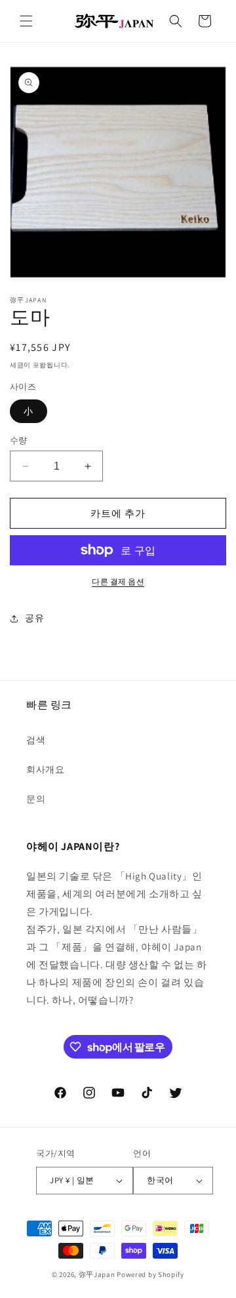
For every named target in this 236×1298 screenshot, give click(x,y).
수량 (19, 440)
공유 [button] (34, 618)
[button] (26, 21)
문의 (35, 799)
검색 (35, 740)
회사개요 (45, 769)
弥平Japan (97, 1274)
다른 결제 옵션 (118, 581)
